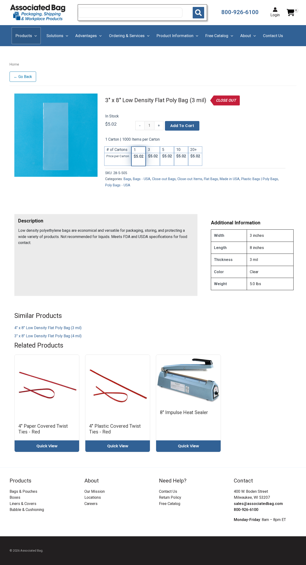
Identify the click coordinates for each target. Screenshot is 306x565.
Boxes (15, 497)
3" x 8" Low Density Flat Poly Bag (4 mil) (48, 336)
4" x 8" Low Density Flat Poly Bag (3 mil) (48, 328)
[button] (34, 35)
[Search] (198, 12)
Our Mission (94, 491)
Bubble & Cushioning (27, 509)
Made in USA (230, 179)
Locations (92, 497)
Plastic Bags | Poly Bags (259, 179)
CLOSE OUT (226, 100)
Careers (91, 503)
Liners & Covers (23, 503)
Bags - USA (141, 179)
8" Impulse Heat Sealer (184, 412)
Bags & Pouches (23, 491)
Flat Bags (211, 179)
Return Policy (170, 497)
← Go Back (23, 76)
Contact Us (168, 491)
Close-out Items (189, 179)
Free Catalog (169, 503)
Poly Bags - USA (117, 185)
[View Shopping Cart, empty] (290, 12)
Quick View (47, 446)
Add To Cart (182, 125)
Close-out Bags (164, 179)
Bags (127, 179)
